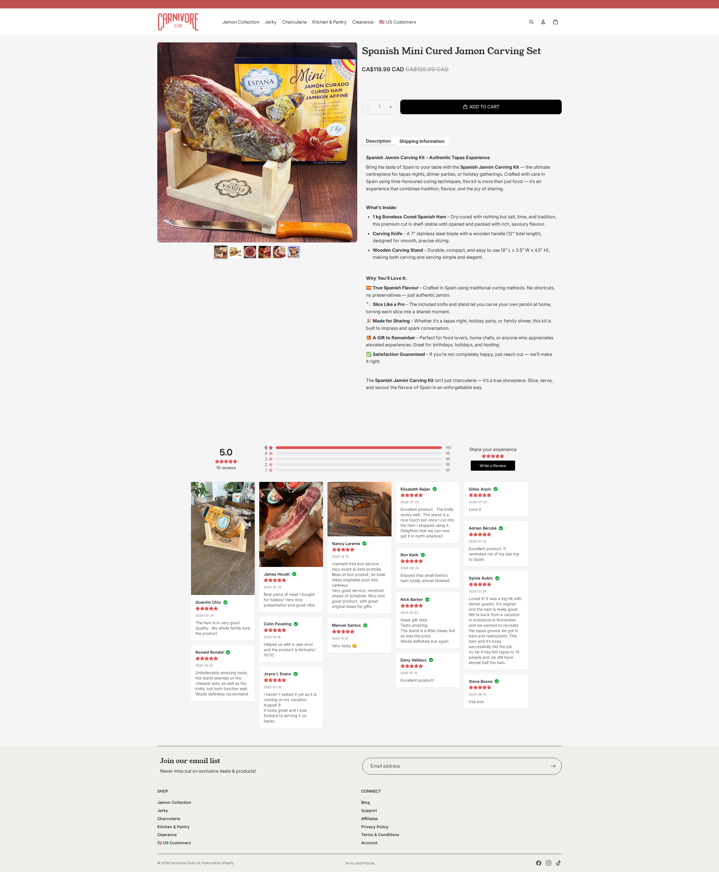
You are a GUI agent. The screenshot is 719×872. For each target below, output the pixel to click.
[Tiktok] (558, 863)
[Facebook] (538, 863)
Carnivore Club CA (185, 863)
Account (369, 842)
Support (369, 810)
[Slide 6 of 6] (294, 252)
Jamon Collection (174, 802)
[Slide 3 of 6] (250, 252)
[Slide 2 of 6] (235, 252)
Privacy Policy (374, 826)
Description (378, 141)
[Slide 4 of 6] (264, 252)
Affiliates (369, 818)
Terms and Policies (360, 863)
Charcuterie (168, 818)
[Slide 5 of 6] (279, 252)
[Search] (531, 22)
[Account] (543, 22)
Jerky (162, 810)
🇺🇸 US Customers (174, 842)
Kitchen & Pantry (173, 826)
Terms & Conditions (380, 834)
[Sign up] (553, 766)
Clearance (167, 834)
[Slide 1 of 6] (221, 252)
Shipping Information (422, 141)
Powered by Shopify (218, 863)
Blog (365, 802)
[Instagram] (548, 863)
